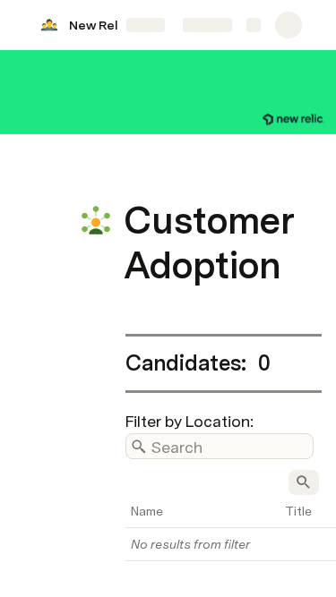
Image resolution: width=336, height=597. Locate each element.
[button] (135, 179)
